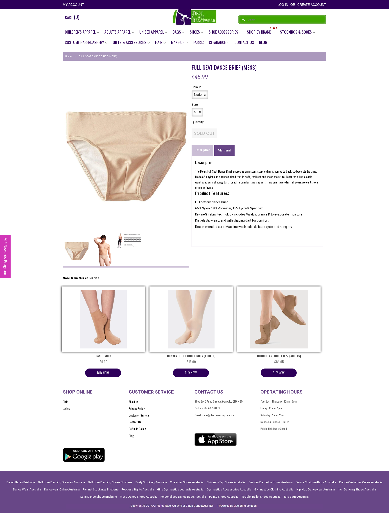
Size (195, 104)
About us (133, 401)
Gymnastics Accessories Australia (229, 489)
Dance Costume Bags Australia (316, 482)
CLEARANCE (218, 42)
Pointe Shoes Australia (223, 496)
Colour (196, 87)
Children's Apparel (81, 32)
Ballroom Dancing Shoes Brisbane (110, 482)
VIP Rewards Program (5, 256)
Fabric (198, 42)
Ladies (66, 408)
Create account (311, 4)
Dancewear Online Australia (62, 489)
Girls (65, 401)
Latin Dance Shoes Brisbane (98, 496)
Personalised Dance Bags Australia (183, 496)
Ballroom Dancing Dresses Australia (61, 482)
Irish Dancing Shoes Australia (357, 489)
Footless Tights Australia (138, 489)
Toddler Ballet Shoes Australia (261, 496)
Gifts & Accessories (130, 42)
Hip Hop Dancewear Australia (315, 489)
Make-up (178, 42)
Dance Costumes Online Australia (360, 482)
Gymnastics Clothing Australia (273, 489)
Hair (159, 42)
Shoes (195, 32)
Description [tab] (202, 150)
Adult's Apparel (117, 32)
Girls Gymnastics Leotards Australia (180, 489)
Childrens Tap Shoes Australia (226, 482)
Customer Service (139, 415)
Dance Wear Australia (27, 489)
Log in (283, 4)
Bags (177, 32)
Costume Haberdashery (85, 42)
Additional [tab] (224, 150)
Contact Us (244, 42)
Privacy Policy (137, 408)
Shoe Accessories (224, 32)
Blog (263, 42)
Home (68, 56)
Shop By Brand (259, 32)
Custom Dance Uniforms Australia (271, 482)
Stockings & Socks (296, 32)
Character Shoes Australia (187, 482)
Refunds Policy (137, 428)
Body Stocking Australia (151, 482)
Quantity (198, 122)
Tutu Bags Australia (296, 496)
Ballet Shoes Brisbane (21, 482)
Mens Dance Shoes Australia (138, 496)
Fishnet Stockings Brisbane (100, 489)
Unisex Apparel (152, 32)
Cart (72, 16)
